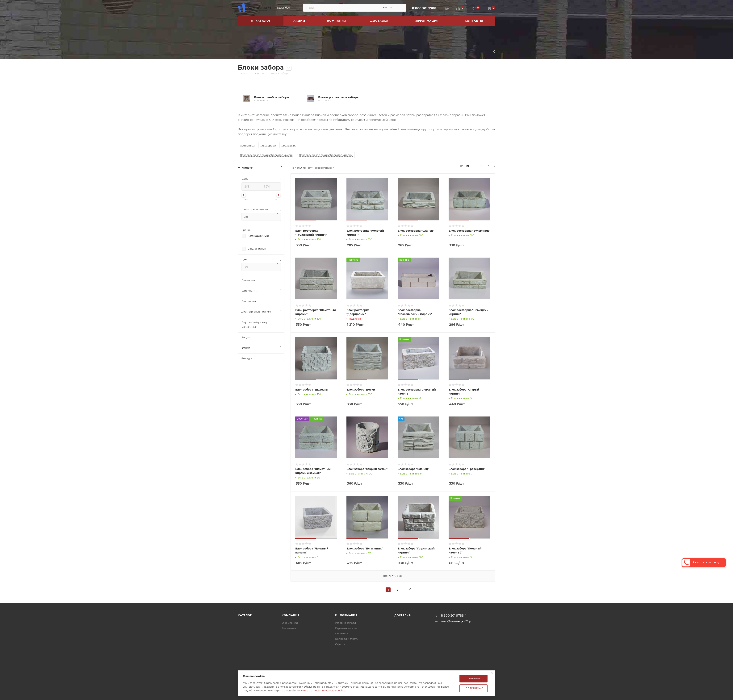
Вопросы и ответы (346, 638)
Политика (341, 633)
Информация (346, 615)
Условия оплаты (345, 622)
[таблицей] (493, 166)
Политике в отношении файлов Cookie (320, 690)
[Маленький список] (461, 166)
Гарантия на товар (347, 628)
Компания (290, 615)
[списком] (488, 166)
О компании (290, 622)
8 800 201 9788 (424, 8)
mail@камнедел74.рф (457, 621)
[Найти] (401, 8)
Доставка (402, 615)
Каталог (245, 615)
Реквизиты (289, 628)
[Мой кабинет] (447, 8)
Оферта (340, 644)
